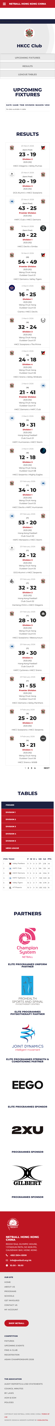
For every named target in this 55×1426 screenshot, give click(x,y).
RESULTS (27, 66)
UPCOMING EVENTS (14, 1345)
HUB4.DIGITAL (42, 1420)
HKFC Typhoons (19, 878)
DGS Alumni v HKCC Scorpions (27, 193)
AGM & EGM (10, 1398)
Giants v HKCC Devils (27, 311)
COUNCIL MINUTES (13, 1388)
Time (22, 105)
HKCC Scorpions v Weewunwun (28, 637)
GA (44, 859)
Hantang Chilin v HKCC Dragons (27, 605)
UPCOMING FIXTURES (27, 57)
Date (9, 105)
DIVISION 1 (11, 812)
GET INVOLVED (11, 1300)
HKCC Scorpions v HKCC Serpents (27, 730)
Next (47, 768)
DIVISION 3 (11, 826)
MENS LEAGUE (12, 848)
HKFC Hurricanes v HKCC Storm (27, 442)
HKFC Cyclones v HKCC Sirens (27, 670)
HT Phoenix (17, 887)
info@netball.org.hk (20, 1260)
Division (29, 105)
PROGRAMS (10, 1291)
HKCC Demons (19, 873)
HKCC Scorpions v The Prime (27, 344)
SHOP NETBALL (16, 1323)
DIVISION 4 (11, 834)
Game (16, 105)
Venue (48, 105)
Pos (5, 859)
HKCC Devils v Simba (28, 246)
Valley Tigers (18, 883)
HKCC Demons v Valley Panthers (27, 703)
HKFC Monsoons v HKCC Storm (27, 540)
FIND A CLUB (10, 1350)
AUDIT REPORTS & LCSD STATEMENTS (23, 1384)
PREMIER (10, 805)
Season (39, 105)
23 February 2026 (27, 481)
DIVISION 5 (11, 841)
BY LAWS (9, 1393)
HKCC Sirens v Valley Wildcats (27, 377)
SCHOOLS (9, 1296)
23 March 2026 (27, 146)
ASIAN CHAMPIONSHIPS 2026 (19, 1359)
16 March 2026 (27, 226)
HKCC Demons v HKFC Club (27, 409)
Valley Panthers (19, 863)
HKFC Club (17, 868)
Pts (49, 859)
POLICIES (8, 1402)
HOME (7, 1282)
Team (11, 859)
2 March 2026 (27, 286)
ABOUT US (9, 1287)
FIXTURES (9, 1341)
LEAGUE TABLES (27, 74)
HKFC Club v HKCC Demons (27, 219)
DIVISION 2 (11, 819)
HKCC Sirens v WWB (27, 762)
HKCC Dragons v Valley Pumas (27, 166)
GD (40, 859)
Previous (11, 768)
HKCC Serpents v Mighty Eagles (28, 474)
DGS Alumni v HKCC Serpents (27, 572)
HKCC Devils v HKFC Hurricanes (27, 507)
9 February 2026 (27, 709)
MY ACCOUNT (11, 1309)
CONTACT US (10, 1305)
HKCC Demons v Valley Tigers (28, 279)
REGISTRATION (12, 1355)
